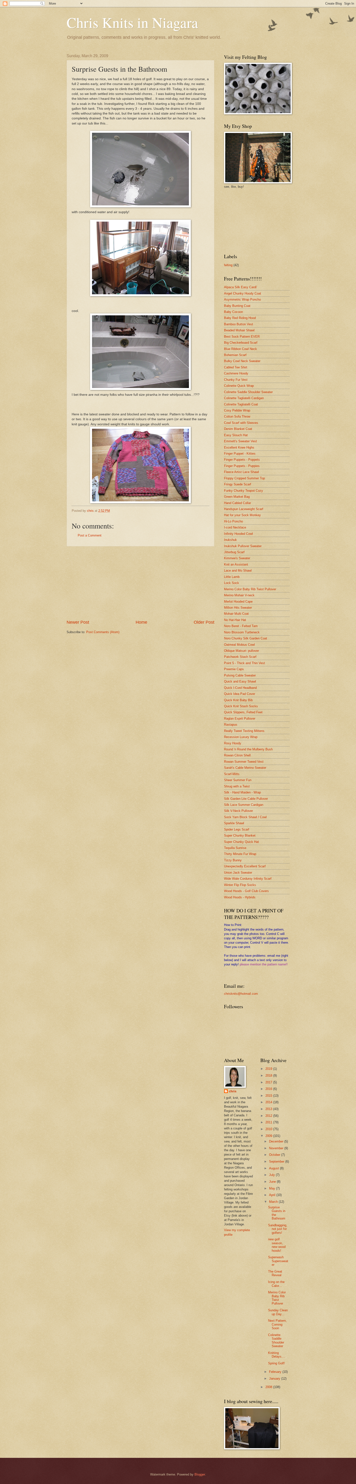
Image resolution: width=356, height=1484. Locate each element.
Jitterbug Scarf (234, 552)
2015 (269, 1095)
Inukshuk (230, 540)
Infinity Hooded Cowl (238, 534)
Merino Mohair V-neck (239, 595)
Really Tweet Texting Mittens (244, 731)
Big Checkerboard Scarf (240, 342)
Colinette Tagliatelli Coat (241, 404)
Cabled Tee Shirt (235, 367)
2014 (269, 1102)
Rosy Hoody (232, 743)
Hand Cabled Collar (237, 503)
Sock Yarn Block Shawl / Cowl (245, 817)
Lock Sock (231, 583)
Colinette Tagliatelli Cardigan (244, 398)
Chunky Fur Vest (236, 379)
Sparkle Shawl (234, 823)
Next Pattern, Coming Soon (277, 1324)
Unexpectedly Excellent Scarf (245, 866)
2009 (269, 1136)
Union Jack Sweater (238, 872)
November (276, 1148)
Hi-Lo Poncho (233, 521)
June (273, 1181)
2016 (269, 1089)
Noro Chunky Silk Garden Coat (245, 638)
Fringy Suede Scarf (237, 484)
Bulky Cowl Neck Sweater (242, 361)
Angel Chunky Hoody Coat (242, 293)
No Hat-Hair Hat (235, 620)
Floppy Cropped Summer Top (244, 478)
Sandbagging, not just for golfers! (277, 1229)
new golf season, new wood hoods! (277, 1244)
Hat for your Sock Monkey (242, 515)
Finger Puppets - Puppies (242, 466)
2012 (269, 1116)
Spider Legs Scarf (236, 829)
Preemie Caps (234, 669)
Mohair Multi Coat (236, 613)
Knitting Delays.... (276, 1354)
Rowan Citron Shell (237, 755)
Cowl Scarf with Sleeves (241, 423)
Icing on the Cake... (276, 1283)
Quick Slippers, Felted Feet (243, 712)
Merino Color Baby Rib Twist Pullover (250, 589)
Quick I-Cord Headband (240, 688)
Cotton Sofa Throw (237, 416)
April (272, 1195)
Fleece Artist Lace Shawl (241, 472)
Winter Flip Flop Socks (240, 885)
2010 (269, 1129)
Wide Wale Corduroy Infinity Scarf (247, 878)
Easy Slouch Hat (236, 435)
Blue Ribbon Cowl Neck (240, 349)
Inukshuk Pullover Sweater (243, 546)
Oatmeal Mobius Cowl (239, 644)
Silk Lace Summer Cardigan (243, 805)
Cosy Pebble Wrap (237, 410)
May (272, 1188)
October (275, 1155)
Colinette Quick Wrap (239, 386)
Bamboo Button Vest (238, 324)
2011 (269, 1122)
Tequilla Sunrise (235, 848)
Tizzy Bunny (233, 860)
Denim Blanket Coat (238, 429)
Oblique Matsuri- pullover (241, 651)
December (276, 1141)
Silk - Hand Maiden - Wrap (242, 792)
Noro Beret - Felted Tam (241, 626)
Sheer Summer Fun (237, 780)
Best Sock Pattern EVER (242, 336)
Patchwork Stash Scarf (240, 657)
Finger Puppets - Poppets (242, 459)
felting (228, 265)
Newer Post (78, 622)
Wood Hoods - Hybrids (239, 897)
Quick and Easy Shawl (240, 681)
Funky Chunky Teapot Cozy (243, 490)
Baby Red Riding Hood (240, 318)
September (277, 1161)
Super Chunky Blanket (239, 835)
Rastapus (230, 724)
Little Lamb (232, 577)
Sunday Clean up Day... (278, 1312)
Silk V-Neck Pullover (238, 811)
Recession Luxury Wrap (240, 737)
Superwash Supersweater (278, 1260)
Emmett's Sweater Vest (240, 441)
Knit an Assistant (236, 564)
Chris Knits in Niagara (132, 22)
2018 (269, 1075)
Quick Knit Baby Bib (238, 700)
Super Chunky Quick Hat (241, 842)
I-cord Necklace (235, 527)
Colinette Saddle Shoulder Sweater (248, 392)
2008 (269, 1387)
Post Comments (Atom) (102, 632)
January (275, 1378)
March (274, 1202)
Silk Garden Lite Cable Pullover (246, 798)
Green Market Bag (237, 496)
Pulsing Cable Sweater (240, 675)
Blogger (199, 1474)
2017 (269, 1082)
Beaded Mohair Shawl (239, 330)
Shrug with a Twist (237, 786)
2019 (269, 1069)
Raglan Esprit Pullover (239, 718)
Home (141, 622)
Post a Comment (89, 535)
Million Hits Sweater (238, 607)
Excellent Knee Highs (239, 447)
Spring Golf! (276, 1363)
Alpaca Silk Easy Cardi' (240, 287)
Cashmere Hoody (236, 373)
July (272, 1175)
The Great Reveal (275, 1273)
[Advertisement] (140, 582)
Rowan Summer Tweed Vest (243, 761)
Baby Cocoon (233, 312)
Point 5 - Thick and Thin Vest (244, 663)
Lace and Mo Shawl (238, 570)
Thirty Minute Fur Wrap (240, 854)
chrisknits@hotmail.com (241, 993)
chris (232, 1091)
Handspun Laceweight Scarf (243, 509)
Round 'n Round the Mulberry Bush (248, 749)
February (275, 1372)
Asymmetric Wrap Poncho (242, 299)
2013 (269, 1109)
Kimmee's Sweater (237, 558)
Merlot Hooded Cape (238, 601)
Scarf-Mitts (232, 774)
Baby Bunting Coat (237, 306)
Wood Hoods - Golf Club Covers (246, 891)
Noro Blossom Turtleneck (242, 632)
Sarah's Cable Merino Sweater (245, 767)
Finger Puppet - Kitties (239, 453)
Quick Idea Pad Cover (239, 694)
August (274, 1168)
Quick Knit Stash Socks (241, 706)
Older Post (204, 622)
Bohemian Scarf (235, 355)
